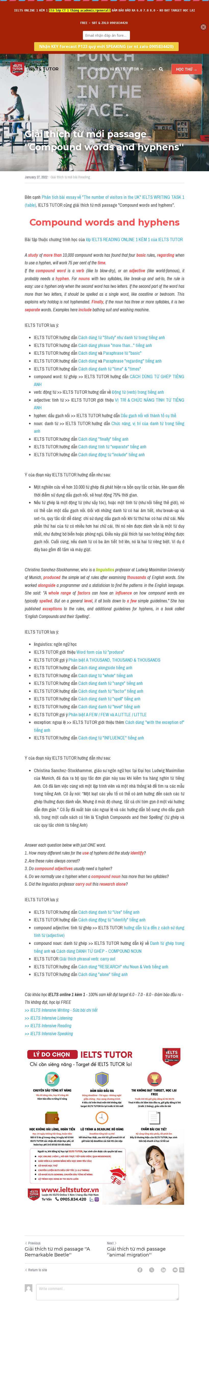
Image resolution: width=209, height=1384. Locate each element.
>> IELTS (33, 1033)
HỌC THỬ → (186, 69)
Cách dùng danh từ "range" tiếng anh (110, 683)
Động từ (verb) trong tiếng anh (138, 392)
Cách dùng (88, 353)
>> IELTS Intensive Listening (48, 1018)
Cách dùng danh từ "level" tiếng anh (109, 706)
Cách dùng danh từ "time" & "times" (110, 369)
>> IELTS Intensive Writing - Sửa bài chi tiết (61, 1010)
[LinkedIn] (163, 1269)
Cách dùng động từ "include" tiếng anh (112, 454)
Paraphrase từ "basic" (122, 353)
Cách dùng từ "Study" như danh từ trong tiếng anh (122, 337)
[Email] (175, 1269)
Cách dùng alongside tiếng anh (105, 667)
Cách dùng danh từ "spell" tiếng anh (109, 699)
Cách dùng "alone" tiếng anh (103, 974)
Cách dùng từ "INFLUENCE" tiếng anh (111, 738)
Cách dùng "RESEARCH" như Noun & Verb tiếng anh (123, 966)
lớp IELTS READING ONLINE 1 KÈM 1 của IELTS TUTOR (134, 239)
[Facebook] (139, 1269)
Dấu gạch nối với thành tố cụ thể (149, 415)
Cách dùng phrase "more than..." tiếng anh (115, 345)
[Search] (161, 69)
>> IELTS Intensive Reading (48, 1025)
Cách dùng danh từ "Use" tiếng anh (108, 912)
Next (110, 1243)
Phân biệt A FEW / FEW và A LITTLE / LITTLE (108, 714)
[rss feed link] (181, 1269)
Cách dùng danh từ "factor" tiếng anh (110, 691)
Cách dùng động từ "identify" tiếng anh (112, 920)
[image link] (17, 69)
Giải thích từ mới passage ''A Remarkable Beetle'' (57, 1252)
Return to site (37, 1270)
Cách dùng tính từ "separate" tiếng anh (112, 446)
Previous (34, 1243)
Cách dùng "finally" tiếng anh (103, 439)
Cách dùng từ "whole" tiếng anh (106, 675)
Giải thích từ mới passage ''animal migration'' (136, 1252)
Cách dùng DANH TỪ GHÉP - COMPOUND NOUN (98, 951)
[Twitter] (151, 1269)
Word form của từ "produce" (100, 652)
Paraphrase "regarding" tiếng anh (132, 361)
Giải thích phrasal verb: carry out (87, 959)
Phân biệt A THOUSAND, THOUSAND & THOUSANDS (114, 660)
